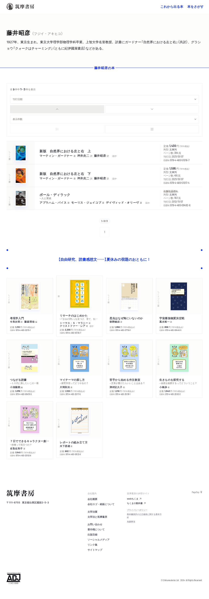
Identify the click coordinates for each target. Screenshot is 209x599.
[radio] (57, 109)
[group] (104, 109)
